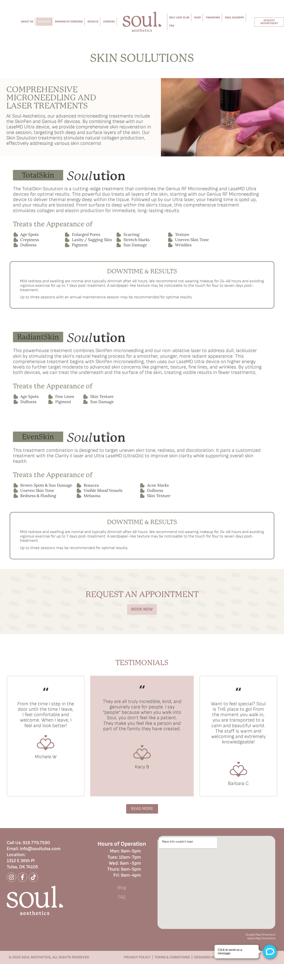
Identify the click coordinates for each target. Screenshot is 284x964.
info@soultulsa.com (40, 848)
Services (44, 21)
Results (93, 21)
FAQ (171, 25)
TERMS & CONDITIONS (172, 957)
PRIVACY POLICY (137, 957)
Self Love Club (179, 17)
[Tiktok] (33, 877)
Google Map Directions (260, 935)
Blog (121, 887)
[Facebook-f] (22, 877)
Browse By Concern (69, 21)
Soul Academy (234, 17)
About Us (27, 21)
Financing (213, 17)
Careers (109, 21)
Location (15, 854)
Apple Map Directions (261, 938)
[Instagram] (11, 877)
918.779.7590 (36, 842)
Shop (197, 17)
